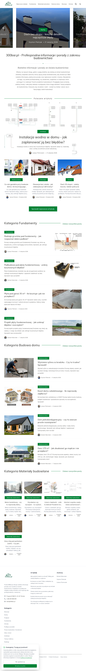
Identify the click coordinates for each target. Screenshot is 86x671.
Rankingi (6, 642)
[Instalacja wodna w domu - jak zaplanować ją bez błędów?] (43, 129)
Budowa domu (56, 4)
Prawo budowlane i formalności (13, 630)
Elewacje (64, 4)
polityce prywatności (26, 657)
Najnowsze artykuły (21, 4)
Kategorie (8, 608)
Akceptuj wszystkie (20, 666)
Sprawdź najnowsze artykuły (43, 209)
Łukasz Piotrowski (62, 582)
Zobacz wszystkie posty (72, 224)
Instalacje (43, 131)
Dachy (43, 30)
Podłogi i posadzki (9, 627)
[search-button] (76, 4)
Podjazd (6, 618)
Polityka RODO (43, 657)
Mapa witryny (64, 657)
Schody (71, 4)
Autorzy (60, 573)
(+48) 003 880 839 (11, 599)
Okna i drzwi (7, 633)
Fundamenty (32, 4)
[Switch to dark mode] (80, 4)
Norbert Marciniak (62, 576)
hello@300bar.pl (10, 601)
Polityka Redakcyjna (54, 657)
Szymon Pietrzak (61, 579)
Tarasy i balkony (8, 639)
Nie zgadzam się (20, 662)
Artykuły (34, 573)
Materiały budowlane (44, 4)
